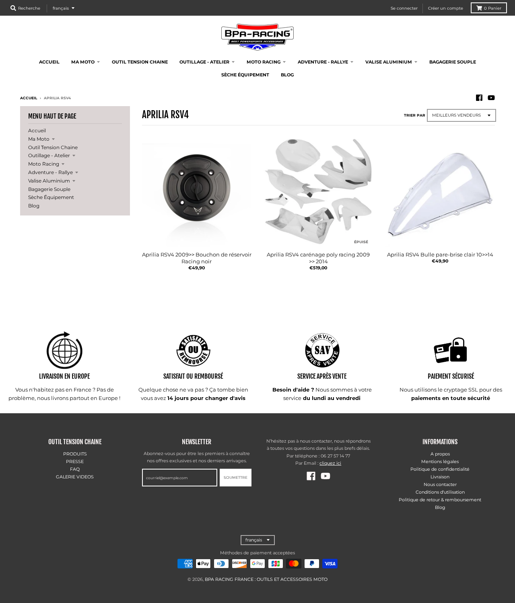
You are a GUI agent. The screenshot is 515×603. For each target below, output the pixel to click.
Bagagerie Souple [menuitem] (452, 62)
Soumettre (235, 477)
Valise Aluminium (49, 181)
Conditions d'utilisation (440, 492)
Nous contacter (440, 484)
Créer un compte (445, 8)
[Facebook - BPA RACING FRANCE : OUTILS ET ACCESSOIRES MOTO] (479, 97)
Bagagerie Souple (49, 189)
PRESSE (75, 461)
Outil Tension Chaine (53, 147)
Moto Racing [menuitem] (263, 62)
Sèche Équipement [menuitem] (245, 75)
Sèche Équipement (51, 197)
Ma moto (38, 139)
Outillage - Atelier (49, 155)
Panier (492, 8)
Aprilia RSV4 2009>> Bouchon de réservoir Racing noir (196, 258)
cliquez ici (330, 463)
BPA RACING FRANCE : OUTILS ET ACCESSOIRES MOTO (266, 579)
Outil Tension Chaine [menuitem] (140, 62)
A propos (440, 454)
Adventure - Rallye (50, 172)
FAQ (75, 469)
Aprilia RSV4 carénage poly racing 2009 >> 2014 (318, 258)
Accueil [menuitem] (49, 62)
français (61, 8)
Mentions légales (440, 461)
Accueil (28, 98)
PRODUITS (75, 454)
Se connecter (404, 8)
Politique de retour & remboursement (440, 500)
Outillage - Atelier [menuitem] (204, 62)
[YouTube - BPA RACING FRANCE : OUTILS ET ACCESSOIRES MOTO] (491, 97)
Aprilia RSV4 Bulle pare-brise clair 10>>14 (440, 254)
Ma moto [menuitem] (83, 62)
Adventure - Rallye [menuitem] (323, 62)
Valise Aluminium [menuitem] (388, 62)
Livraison (440, 477)
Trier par (414, 115)
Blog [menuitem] (287, 75)
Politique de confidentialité (440, 469)
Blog (33, 206)
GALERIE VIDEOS (75, 477)
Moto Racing (43, 164)
